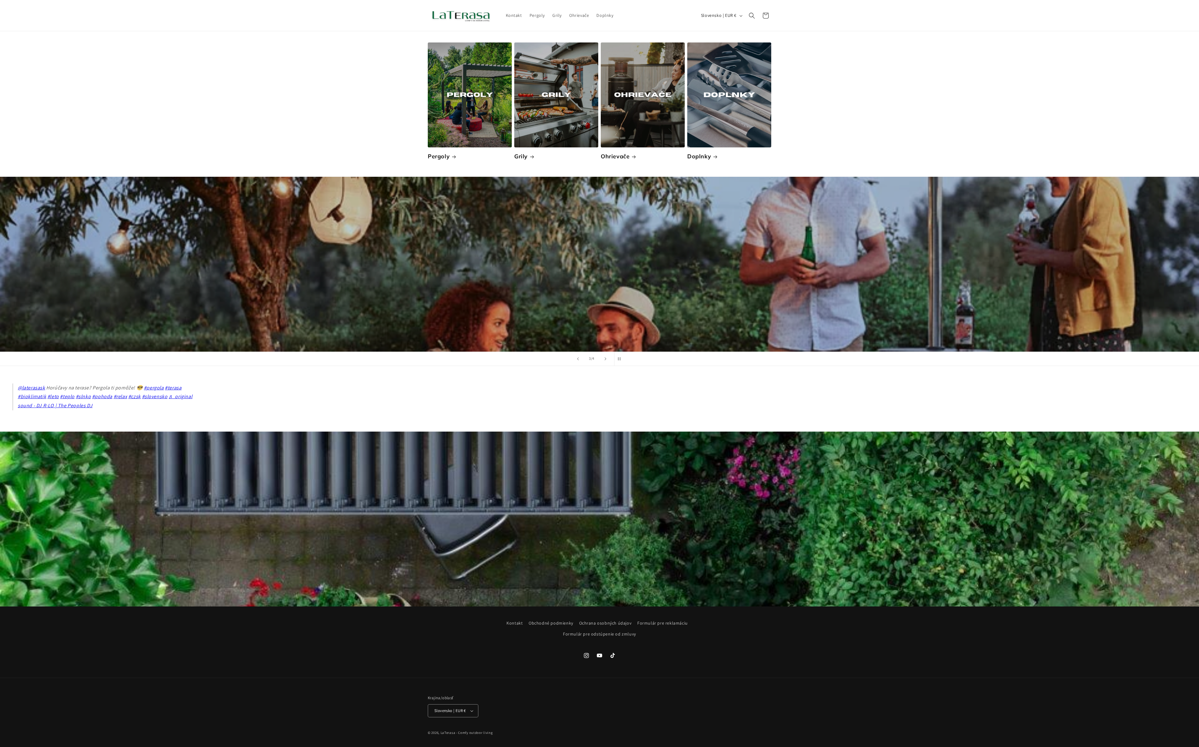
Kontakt (514, 623)
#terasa (173, 387)
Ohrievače (615, 156)
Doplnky (699, 156)
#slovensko (155, 396)
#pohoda (102, 396)
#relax (120, 396)
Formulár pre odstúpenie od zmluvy (599, 634)
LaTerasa (448, 732)
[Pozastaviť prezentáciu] (621, 359)
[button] (752, 15)
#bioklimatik (32, 396)
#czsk (134, 396)
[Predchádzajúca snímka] (578, 359)
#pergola (154, 387)
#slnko (83, 396)
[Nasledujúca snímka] (605, 359)
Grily (521, 156)
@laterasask (31, 387)
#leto (53, 396)
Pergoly (439, 156)
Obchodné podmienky (551, 623)
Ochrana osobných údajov (605, 623)
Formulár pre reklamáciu (662, 623)
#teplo (67, 396)
